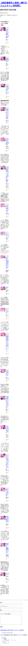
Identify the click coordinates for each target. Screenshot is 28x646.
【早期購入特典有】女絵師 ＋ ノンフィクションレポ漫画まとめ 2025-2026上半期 (7, 174)
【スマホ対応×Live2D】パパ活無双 (8, 88)
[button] (15, 640)
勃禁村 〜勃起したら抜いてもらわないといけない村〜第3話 (7, 114)
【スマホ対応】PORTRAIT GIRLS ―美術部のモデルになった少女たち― (8, 263)
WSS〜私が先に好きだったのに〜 (7, 373)
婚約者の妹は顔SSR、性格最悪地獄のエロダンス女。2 (7, 548)
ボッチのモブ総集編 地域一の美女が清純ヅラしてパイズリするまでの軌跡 (7, 340)
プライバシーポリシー (8, 632)
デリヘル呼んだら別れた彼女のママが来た (7, 429)
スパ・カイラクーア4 (7, 234)
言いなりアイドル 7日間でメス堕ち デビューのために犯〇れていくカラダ (7, 461)
